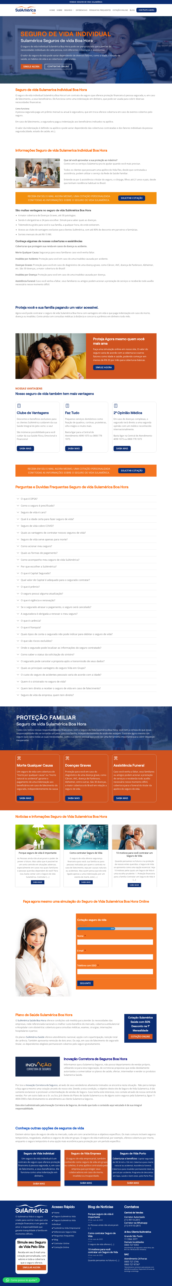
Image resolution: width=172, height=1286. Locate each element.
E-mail (81, 950)
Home (52, 10)
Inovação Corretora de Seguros (42, 1085)
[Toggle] (18, 499)
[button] (86, 108)
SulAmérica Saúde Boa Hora (32, 1020)
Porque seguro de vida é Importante (38, 852)
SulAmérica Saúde (35, 1037)
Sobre (59, 10)
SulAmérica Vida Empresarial (67, 1228)
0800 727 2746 (131, 1261)
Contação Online (61, 1247)
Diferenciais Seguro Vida (65, 1232)
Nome (81, 936)
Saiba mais (37, 882)
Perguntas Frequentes (100, 10)
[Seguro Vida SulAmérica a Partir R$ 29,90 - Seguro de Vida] (25, 10)
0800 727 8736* (132, 1264)
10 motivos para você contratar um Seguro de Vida (134, 854)
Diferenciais (81, 10)
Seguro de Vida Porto (133, 1153)
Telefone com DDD (88, 965)
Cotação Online (120, 10)
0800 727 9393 (131, 1244)
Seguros (68, 10)
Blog (132, 10)
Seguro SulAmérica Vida (65, 1216)
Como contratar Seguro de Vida (86, 852)
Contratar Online (61, 1243)
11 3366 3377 (130, 1239)
